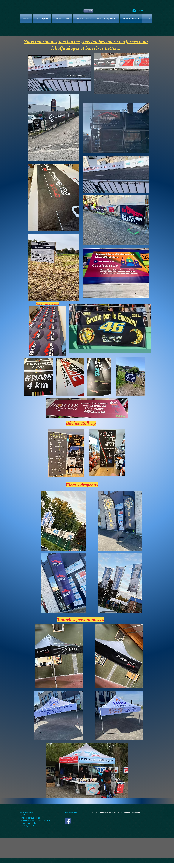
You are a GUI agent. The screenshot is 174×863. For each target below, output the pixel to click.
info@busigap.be (33, 818)
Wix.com (136, 812)
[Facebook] (68, 821)
